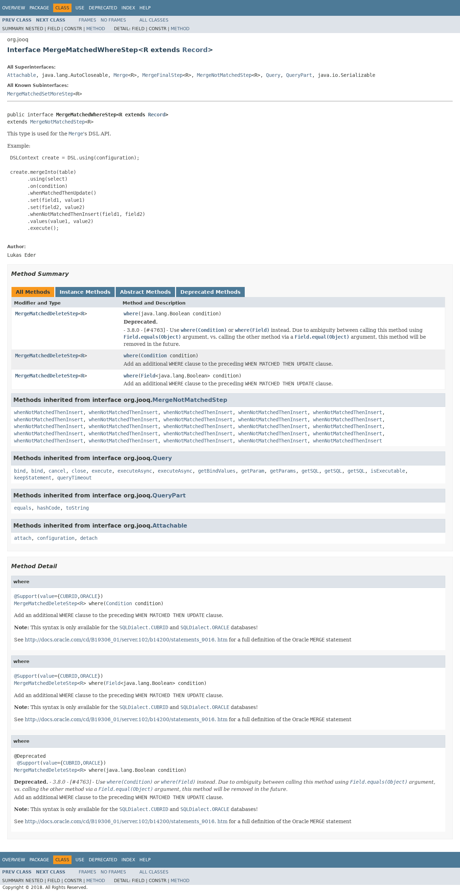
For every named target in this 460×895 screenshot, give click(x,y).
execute (102, 471)
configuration (55, 538)
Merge (121, 75)
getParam (252, 471)
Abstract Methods (145, 292)
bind (20, 471)
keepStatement (32, 478)
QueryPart (299, 75)
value (47, 596)
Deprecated (103, 7)
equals (22, 508)
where (131, 313)
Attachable (21, 75)
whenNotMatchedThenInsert (48, 412)
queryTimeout (74, 478)
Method (95, 28)
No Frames (113, 20)
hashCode (48, 508)
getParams (283, 471)
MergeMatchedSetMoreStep (40, 94)
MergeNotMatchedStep (224, 75)
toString (77, 508)
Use (79, 7)
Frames (87, 20)
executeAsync (135, 471)
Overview (13, 7)
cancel (57, 471)
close (79, 471)
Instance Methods (85, 292)
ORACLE (88, 596)
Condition (154, 355)
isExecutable (388, 471)
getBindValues (216, 471)
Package (39, 7)
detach (88, 538)
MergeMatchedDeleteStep (46, 313)
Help (145, 7)
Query (273, 75)
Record (195, 50)
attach (22, 538)
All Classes (154, 20)
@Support (25, 596)
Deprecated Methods (210, 292)
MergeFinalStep (162, 75)
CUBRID (68, 596)
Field (148, 376)
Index (128, 7)
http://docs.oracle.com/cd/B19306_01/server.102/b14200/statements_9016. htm (126, 640)
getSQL (310, 471)
